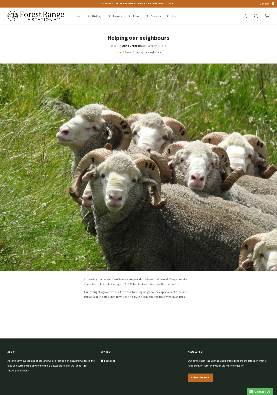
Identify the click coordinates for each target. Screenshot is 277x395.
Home (76, 16)
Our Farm (114, 16)
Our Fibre (134, 16)
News (128, 52)
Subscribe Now (200, 377)
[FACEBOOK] (272, 3)
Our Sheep (153, 16)
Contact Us (261, 391)
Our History (94, 16)
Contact (172, 16)
